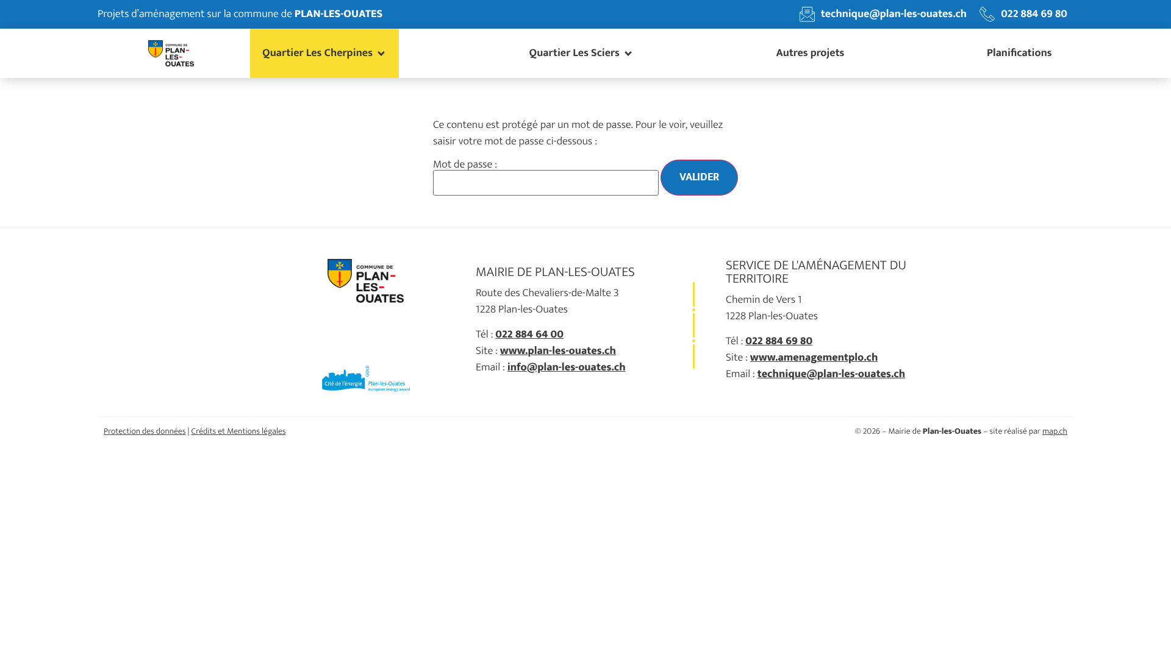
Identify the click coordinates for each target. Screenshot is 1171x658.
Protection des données (145, 432)
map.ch (1054, 432)
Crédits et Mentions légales (239, 432)
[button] (324, 53)
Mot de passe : (465, 166)
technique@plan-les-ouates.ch (831, 374)
